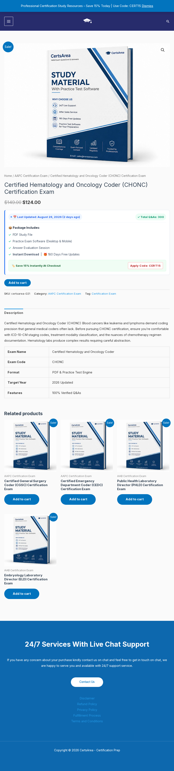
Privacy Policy (87, 710)
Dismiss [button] (147, 6)
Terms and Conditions (87, 721)
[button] (168, 21)
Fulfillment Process (87, 715)
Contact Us (87, 682)
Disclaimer (87, 698)
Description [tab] (13, 313)
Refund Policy (87, 704)
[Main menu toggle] (8, 21)
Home (8, 175)
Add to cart (17, 283)
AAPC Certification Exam (31, 175)
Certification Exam (104, 293)
